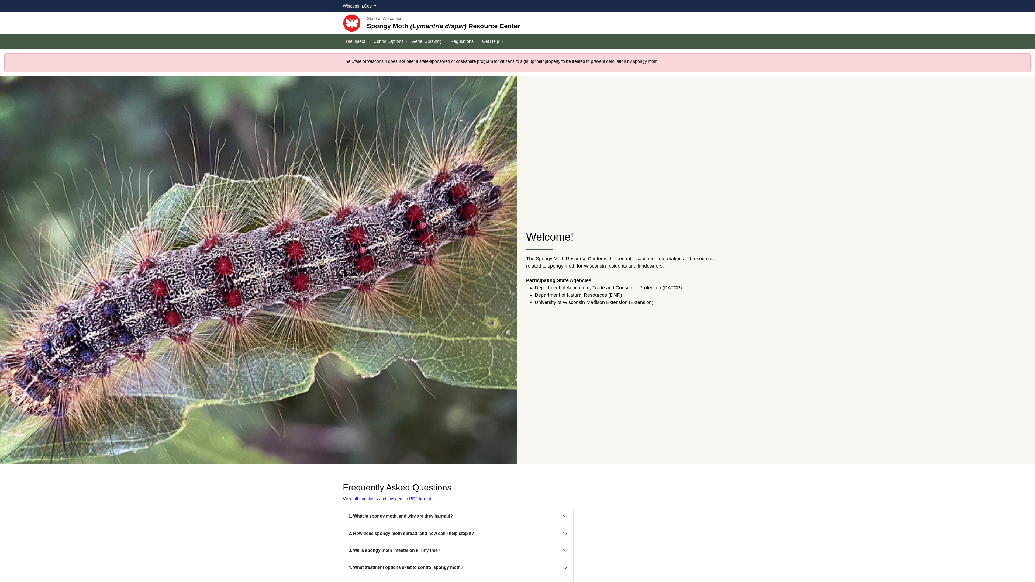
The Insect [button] (355, 41)
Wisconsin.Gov (358, 6)
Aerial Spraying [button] (427, 41)
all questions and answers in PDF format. (393, 499)
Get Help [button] (491, 41)
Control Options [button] (389, 41)
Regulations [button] (462, 41)
